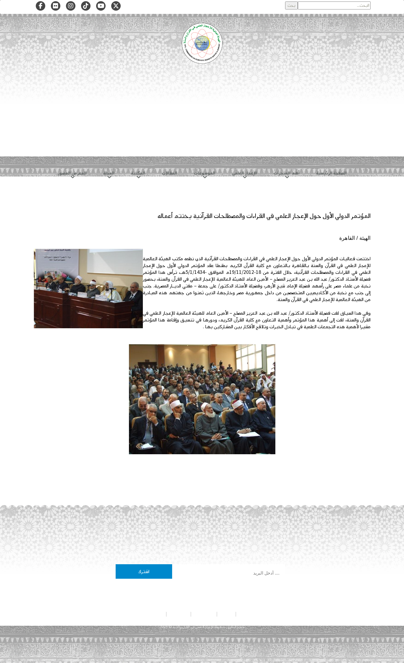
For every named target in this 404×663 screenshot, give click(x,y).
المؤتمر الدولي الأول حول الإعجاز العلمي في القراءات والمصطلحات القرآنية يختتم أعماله (264, 215)
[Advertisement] (202, 118)
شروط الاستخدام (150, 614)
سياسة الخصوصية (252, 614)
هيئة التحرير (204, 614)
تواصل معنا (178, 614)
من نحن (226, 614)
